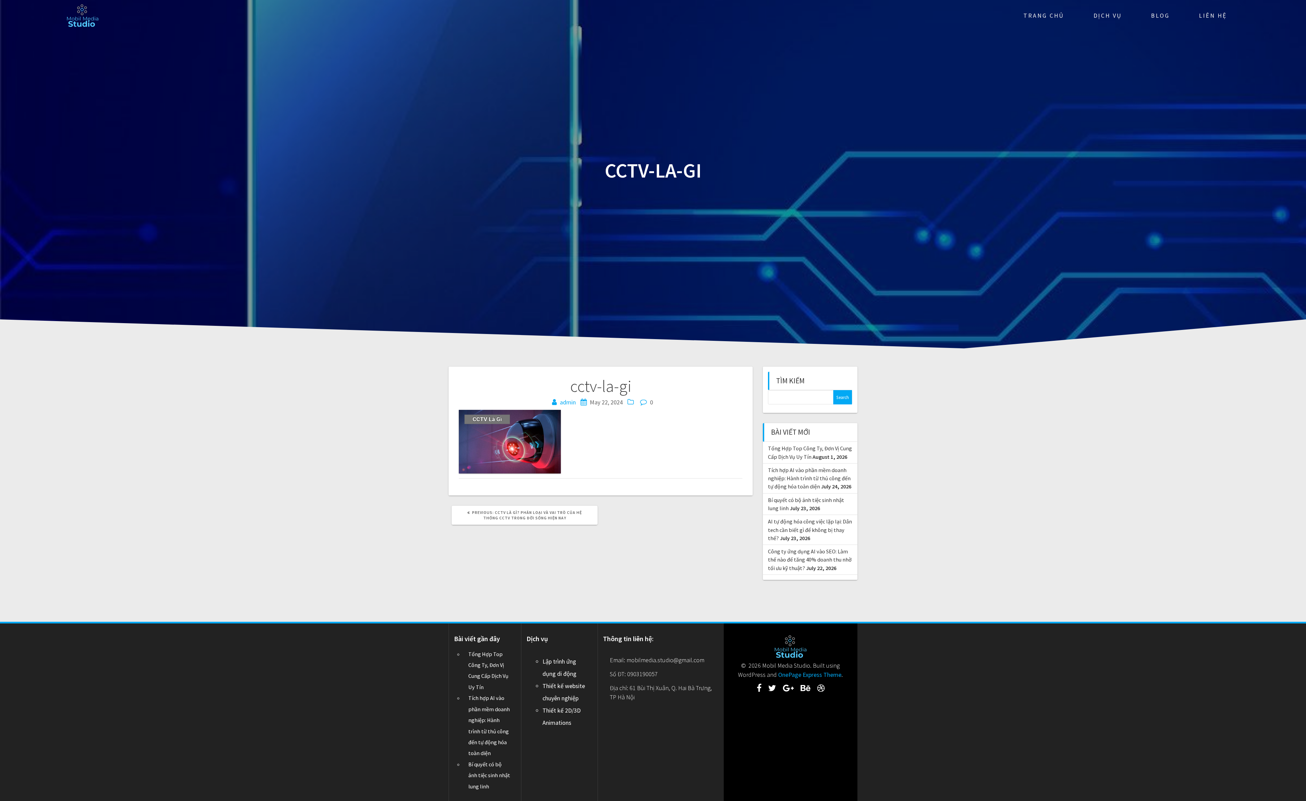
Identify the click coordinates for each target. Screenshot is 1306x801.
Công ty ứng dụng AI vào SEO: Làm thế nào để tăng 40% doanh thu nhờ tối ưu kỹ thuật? (810, 559)
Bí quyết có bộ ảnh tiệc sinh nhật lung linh (489, 775)
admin (568, 402)
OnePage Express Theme (809, 675)
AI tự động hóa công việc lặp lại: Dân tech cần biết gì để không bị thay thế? (810, 529)
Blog (1160, 15)
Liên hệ (1213, 15)
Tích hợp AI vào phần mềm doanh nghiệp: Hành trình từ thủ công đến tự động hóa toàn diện (809, 478)
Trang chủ (1043, 15)
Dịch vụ (1107, 15)
